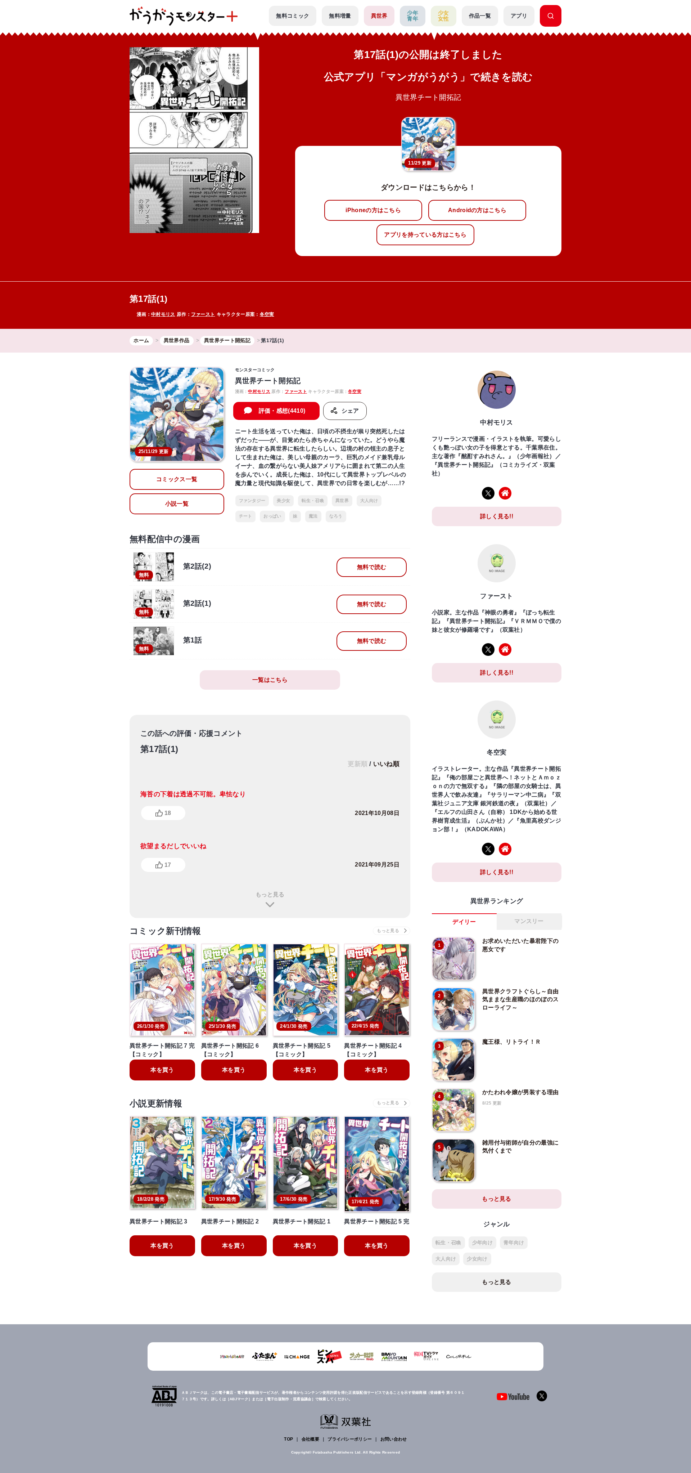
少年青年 (412, 16)
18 (167, 813)
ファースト (203, 314)
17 (167, 865)
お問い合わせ (393, 1439)
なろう (336, 516)
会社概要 (310, 1439)
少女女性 (443, 16)
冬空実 (267, 314)
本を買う (162, 1070)
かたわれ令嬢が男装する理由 (520, 1092)
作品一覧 (480, 16)
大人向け (369, 500)
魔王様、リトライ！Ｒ (511, 1042)
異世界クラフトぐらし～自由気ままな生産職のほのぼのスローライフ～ (520, 999)
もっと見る (270, 894)
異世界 (379, 16)
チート (245, 516)
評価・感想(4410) (282, 411)
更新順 (357, 763)
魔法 (313, 516)
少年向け (482, 1242)
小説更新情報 (156, 1103)
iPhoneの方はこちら (373, 210)
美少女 (283, 500)
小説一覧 (177, 504)
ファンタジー (252, 500)
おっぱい (272, 516)
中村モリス (163, 314)
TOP (288, 1439)
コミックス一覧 (176, 479)
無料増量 (340, 16)
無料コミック (292, 16)
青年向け (513, 1242)
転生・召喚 (313, 500)
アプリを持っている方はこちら (425, 235)
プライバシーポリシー (350, 1439)
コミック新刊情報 (165, 931)
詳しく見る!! (496, 516)
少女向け (477, 1259)
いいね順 (386, 763)
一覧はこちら (270, 680)
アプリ (519, 16)
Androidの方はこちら (477, 210)
